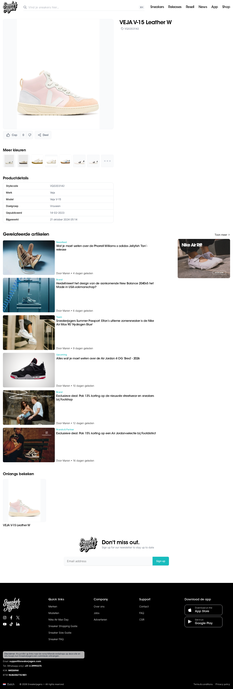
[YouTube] (5, 624)
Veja (52, 192)
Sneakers (157, 7)
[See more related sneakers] (107, 161)
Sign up (160, 561)
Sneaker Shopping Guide (62, 626)
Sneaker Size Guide (59, 632)
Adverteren (100, 619)
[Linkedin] (18, 624)
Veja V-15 (55, 199)
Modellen (53, 613)
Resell (190, 7)
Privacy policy (223, 684)
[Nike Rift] (204, 258)
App (214, 7)
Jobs (96, 613)
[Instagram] (5, 617)
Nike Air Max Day (58, 619)
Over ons (99, 606)
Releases (174, 7)
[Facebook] (11, 617)
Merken (52, 606)
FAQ (141, 613)
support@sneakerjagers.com (25, 661)
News (203, 7)
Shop (226, 7)
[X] (18, 617)
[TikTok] (11, 624)
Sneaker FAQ (56, 639)
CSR (141, 619)
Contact (144, 606)
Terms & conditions (203, 684)
